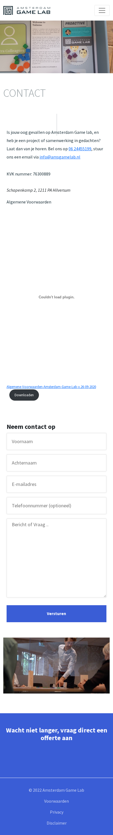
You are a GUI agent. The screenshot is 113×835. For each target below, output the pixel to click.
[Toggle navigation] (102, 10)
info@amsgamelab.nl (59, 157)
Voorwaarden (56, 801)
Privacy (56, 812)
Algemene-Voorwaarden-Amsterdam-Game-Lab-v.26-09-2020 (51, 386)
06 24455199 (80, 148)
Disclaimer (57, 823)
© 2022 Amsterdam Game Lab (56, 790)
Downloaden (24, 395)
